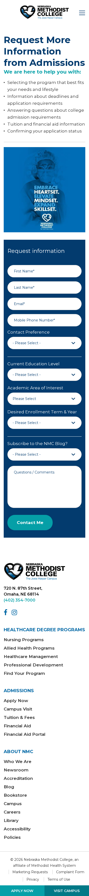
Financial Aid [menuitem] (17, 725)
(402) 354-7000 (19, 600)
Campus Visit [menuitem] (18, 709)
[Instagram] (15, 612)
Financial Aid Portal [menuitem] (24, 734)
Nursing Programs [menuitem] (24, 639)
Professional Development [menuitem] (33, 664)
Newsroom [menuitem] (16, 769)
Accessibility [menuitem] (17, 828)
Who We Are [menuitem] (17, 761)
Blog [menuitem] (9, 786)
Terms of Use (58, 879)
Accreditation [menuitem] (18, 778)
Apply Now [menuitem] (16, 700)
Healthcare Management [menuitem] (31, 656)
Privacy (32, 879)
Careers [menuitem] (12, 812)
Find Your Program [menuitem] (24, 673)
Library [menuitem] (11, 820)
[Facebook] (6, 612)
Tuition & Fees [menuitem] (19, 717)
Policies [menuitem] (12, 837)
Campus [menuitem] (13, 803)
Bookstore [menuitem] (15, 795)
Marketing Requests (30, 872)
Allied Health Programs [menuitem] (29, 648)
